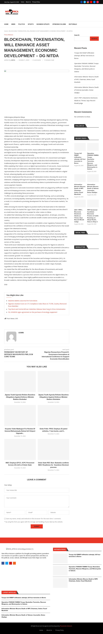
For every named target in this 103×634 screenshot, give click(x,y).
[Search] (98, 24)
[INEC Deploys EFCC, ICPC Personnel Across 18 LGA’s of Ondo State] (20, 449)
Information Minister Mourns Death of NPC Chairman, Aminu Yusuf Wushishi (86, 79)
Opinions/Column (59, 24)
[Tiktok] (97, 2)
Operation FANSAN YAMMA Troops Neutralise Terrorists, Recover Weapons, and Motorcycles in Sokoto (92, 161)
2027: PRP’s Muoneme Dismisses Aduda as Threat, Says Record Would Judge (86, 100)
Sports (31, 24)
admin (13, 60)
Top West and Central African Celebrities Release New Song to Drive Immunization (36, 309)
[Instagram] (88, 2)
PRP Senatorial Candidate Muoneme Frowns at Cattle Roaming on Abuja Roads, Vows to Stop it (92, 215)
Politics (21, 24)
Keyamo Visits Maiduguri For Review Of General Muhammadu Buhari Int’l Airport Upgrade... (20, 431)
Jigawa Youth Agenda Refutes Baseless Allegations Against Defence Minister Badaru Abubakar (20, 397)
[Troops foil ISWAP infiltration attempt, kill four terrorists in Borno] (80, 147)
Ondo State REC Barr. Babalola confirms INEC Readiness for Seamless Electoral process (53, 465)
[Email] (94, 2)
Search (76, 35)
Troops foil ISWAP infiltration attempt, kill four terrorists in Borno (84, 55)
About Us (28, 2)
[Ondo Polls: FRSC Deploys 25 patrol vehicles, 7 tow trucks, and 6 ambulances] (53, 415)
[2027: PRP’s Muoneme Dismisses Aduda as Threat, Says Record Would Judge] (80, 203)
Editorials (73, 24)
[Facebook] (81, 2)
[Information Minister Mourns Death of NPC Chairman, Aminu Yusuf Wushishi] (80, 178)
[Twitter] (84, 2)
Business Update (43, 24)
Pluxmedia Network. (66, 626)
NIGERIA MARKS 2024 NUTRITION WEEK (22, 301)
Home (22, 2)
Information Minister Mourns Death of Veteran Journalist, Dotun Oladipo (86, 90)
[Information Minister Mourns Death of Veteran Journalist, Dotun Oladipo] (93, 178)
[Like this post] (18, 66)
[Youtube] (91, 2)
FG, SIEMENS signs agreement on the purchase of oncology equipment (32, 312)
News (13, 24)
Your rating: (8, 485)
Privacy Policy (36, 2)
